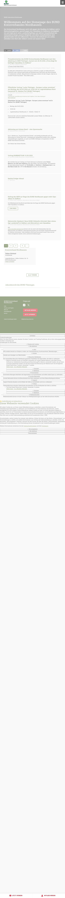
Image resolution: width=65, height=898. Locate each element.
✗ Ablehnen (35, 370)
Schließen (32, 336)
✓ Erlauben (36, 368)
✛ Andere (34, 353)
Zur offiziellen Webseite (20, 367)
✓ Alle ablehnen (32, 346)
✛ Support (34, 380)
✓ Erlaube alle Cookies (32, 344)
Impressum (45, 426)
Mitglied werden (49, 895)
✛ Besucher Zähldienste (34, 357)
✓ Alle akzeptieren (32, 429)
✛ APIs (34, 349)
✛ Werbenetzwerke (34, 395)
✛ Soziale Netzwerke (34, 376)
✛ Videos (34, 384)
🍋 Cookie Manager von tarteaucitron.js (11, 401)
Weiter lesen (9, 367)
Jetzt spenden (17, 895)
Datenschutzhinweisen (30, 426)
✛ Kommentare (34, 373)
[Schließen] (32, 334)
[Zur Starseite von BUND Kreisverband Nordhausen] (6, 2)
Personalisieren (32, 433)
